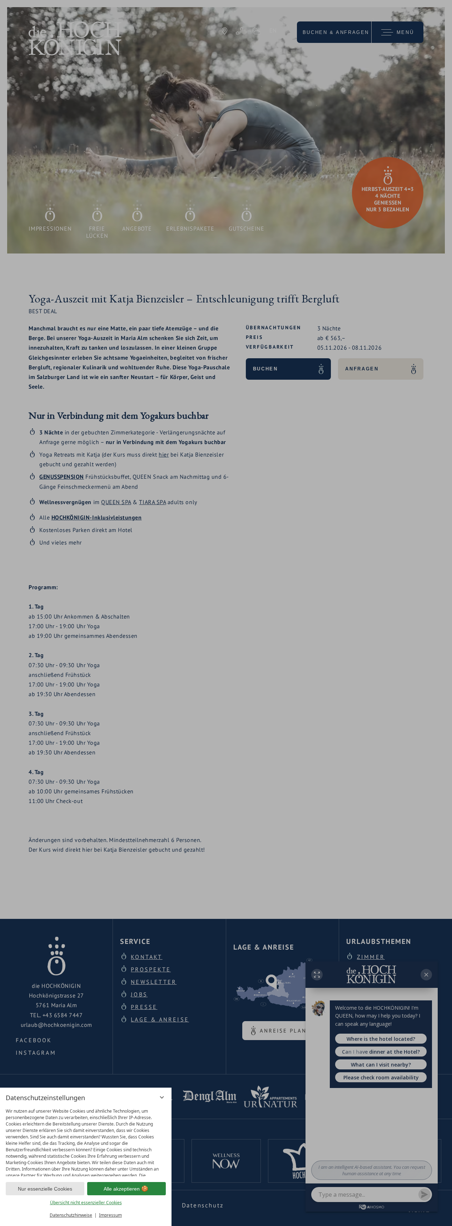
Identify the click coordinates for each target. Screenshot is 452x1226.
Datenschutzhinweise (71, 1215)
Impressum (110, 1215)
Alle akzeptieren (122, 1189)
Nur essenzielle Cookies (45, 1189)
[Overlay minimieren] (162, 1097)
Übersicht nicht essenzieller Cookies (86, 1203)
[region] (86, 1140)
